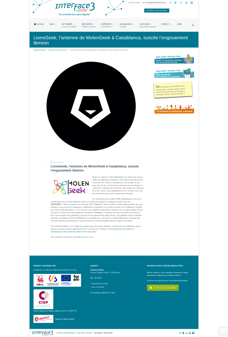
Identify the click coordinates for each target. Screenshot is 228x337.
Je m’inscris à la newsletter (164, 288)
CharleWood (98, 213)
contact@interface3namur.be (155, 3)
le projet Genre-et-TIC (79, 229)
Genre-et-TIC (58, 162)
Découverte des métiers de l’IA (75, 232)
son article (72, 204)
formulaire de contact (100, 284)
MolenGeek (118, 177)
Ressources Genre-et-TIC (58, 50)
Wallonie (38, 270)
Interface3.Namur (40, 50)
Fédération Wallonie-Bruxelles (56, 270)
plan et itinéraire (98, 287)
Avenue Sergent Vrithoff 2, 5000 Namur (105, 273)
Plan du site (108, 333)
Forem (74, 270)
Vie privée (98, 333)
